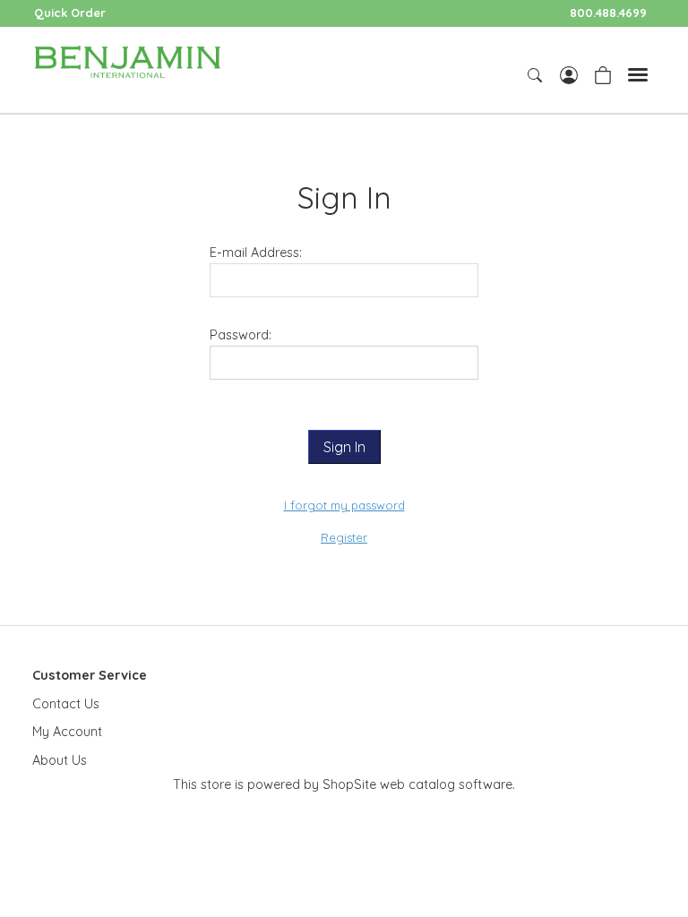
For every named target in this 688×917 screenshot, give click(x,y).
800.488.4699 (608, 12)
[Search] (537, 75)
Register (344, 537)
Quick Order (70, 12)
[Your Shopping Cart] (603, 73)
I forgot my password (344, 505)
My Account (67, 732)
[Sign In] (569, 73)
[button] (344, 447)
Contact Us (65, 704)
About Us (59, 760)
